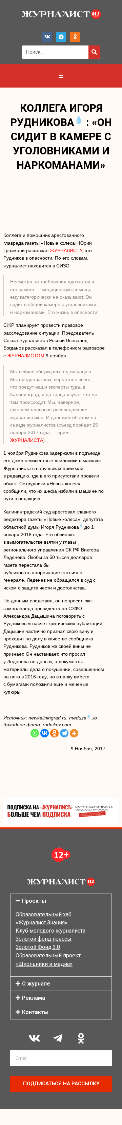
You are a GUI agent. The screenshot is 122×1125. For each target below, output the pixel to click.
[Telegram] (61, 37)
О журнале (36, 983)
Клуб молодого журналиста (50, 930)
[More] (74, 733)
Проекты (34, 901)
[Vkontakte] (44, 733)
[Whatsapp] (34, 733)
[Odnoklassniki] (75, 37)
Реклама (33, 998)
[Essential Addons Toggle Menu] (61, 75)
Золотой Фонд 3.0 (38, 947)
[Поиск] (94, 52)
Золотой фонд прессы (44, 939)
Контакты (35, 1012)
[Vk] (47, 37)
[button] (61, 901)
